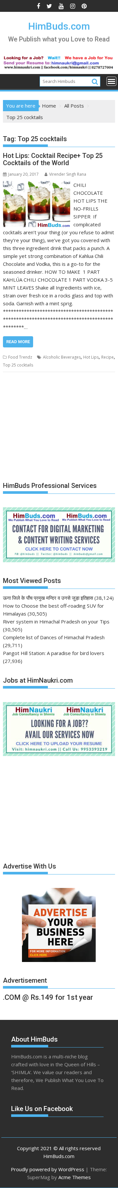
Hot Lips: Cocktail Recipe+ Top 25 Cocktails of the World (53, 159)
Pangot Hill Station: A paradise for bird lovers (53, 653)
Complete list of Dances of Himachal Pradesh (54, 637)
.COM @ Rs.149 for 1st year (48, 997)
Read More (18, 341)
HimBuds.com (59, 26)
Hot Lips (91, 357)
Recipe (107, 357)
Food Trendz (20, 357)
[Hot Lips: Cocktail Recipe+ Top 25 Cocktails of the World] (36, 185)
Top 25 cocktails (18, 365)
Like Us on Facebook (42, 1109)
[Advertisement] (52, 427)
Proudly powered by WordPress (47, 1169)
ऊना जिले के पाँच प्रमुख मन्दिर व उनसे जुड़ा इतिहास (48, 597)
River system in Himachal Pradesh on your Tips (56, 621)
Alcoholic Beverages (62, 357)
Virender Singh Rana (67, 174)
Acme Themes (74, 1177)
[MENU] (111, 81)
